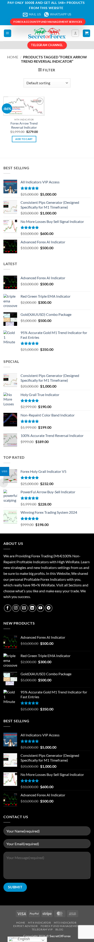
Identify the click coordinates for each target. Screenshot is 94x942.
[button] (7, 33)
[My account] (75, 33)
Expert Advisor (25, 926)
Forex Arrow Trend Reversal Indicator (24, 125)
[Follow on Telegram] (48, 608)
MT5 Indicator (65, 922)
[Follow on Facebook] (7, 608)
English (23, 939)
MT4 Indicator (39, 922)
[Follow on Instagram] (16, 608)
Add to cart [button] (24, 138)
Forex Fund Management (61, 926)
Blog (59, 929)
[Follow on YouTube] (40, 608)
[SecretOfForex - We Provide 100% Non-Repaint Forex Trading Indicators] (47, 33)
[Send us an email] (24, 608)
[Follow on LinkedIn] (32, 608)
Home (12, 57)
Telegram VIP (42, 929)
